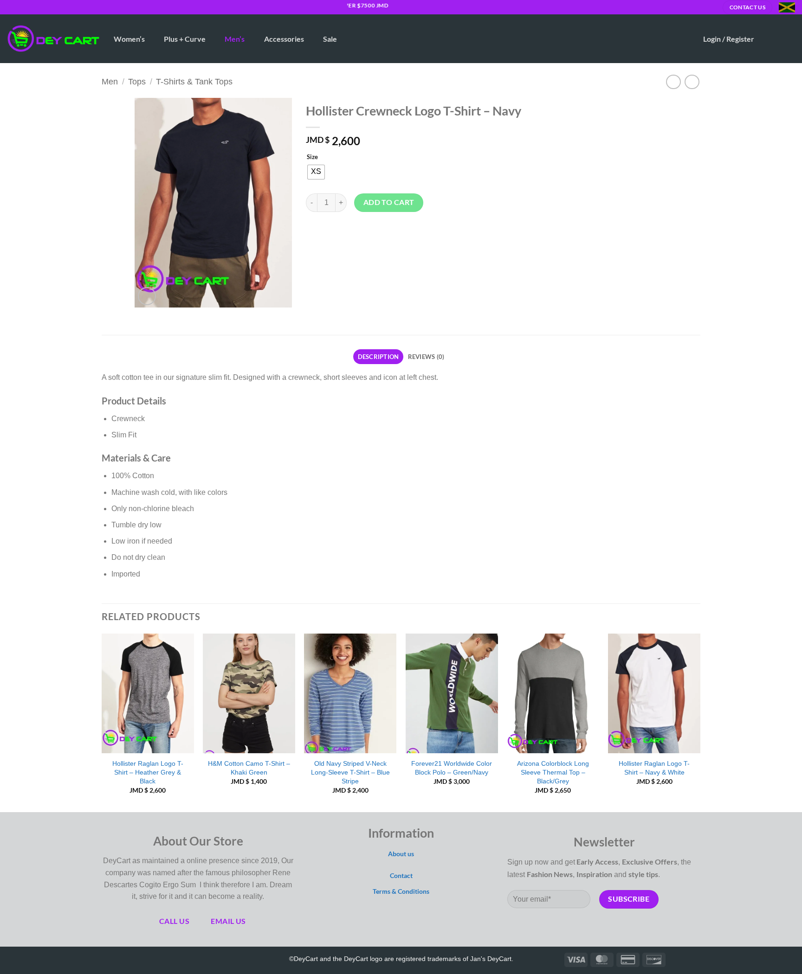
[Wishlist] (770, 39)
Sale (330, 38)
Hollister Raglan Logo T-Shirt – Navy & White (654, 768)
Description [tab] (378, 356)
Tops (137, 81)
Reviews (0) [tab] (426, 356)
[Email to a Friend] (348, 233)
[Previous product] (692, 82)
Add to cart (388, 202)
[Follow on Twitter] (29, 7)
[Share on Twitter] (331, 233)
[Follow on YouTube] (175, 959)
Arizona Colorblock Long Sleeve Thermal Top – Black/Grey (553, 772)
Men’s (235, 38)
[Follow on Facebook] (11, 7)
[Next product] (673, 82)
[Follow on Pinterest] (161, 959)
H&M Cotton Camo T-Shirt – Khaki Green (249, 768)
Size (312, 157)
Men (110, 81)
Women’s (129, 38)
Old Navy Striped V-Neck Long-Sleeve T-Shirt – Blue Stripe (350, 772)
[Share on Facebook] (314, 233)
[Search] (686, 39)
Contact (401, 875)
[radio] (316, 172)
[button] (728, 39)
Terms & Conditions (401, 891)
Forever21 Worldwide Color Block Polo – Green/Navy (451, 768)
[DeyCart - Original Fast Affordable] (53, 39)
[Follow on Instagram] (20, 7)
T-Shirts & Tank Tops (194, 81)
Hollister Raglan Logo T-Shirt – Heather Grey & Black (147, 772)
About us (401, 854)
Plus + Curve (185, 38)
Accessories (284, 38)
